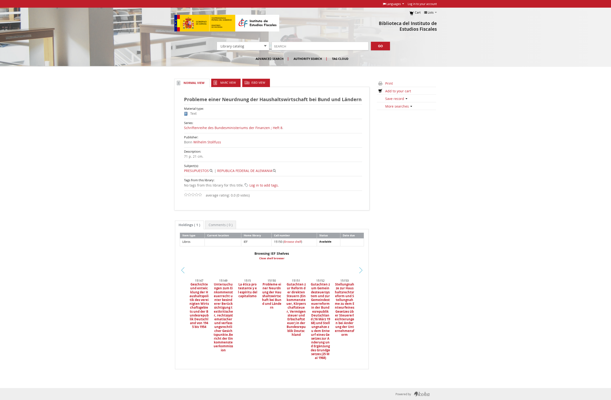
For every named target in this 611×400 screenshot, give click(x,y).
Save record (395, 98)
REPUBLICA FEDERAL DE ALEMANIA (244, 170)
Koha (422, 394)
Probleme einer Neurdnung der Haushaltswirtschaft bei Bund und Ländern (271, 295)
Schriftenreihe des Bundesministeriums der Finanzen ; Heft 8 (233, 127)
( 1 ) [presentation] (189, 225)
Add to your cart (398, 91)
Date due (349, 235)
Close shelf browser (271, 258)
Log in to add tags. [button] (264, 185)
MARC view (228, 82)
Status (323, 235)
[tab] (189, 225)
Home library (252, 235)
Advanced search (270, 59)
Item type (188, 235)
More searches (397, 106)
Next (369, 270)
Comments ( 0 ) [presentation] (220, 225)
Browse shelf (292, 242)
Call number (282, 235)
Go (380, 46)
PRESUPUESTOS (196, 170)
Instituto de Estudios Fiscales (226, 23)
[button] (393, 3)
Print (389, 83)
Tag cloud (340, 59)
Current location (218, 235)
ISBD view (258, 82)
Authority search (308, 59)
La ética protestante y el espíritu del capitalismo (247, 290)
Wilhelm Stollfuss (207, 142)
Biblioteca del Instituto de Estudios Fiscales (408, 26)
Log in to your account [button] (422, 4)
